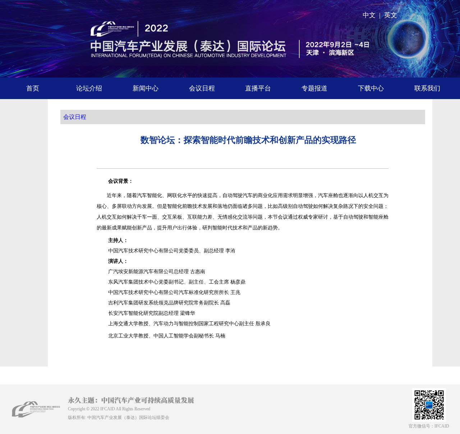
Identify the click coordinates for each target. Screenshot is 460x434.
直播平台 (258, 88)
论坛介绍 (89, 88)
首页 (32, 88)
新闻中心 (145, 88)
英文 (390, 15)
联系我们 (427, 88)
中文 (369, 15)
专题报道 (314, 88)
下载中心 (371, 88)
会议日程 (202, 88)
